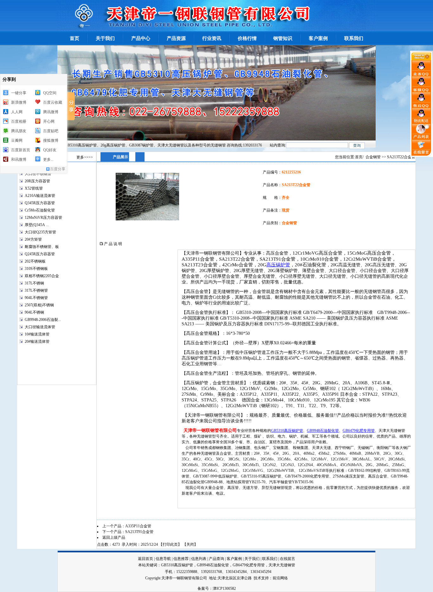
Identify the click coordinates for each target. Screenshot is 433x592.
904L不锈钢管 (36, 298)
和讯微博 (18, 159)
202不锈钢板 (35, 261)
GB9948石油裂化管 (323, 430)
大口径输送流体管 (40, 327)
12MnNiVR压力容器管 (43, 217)
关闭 (190, 544)
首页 (359, 157)
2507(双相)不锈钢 (39, 305)
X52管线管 (34, 188)
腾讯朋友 (18, 131)
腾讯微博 (50, 112)
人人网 (17, 112)
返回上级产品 (113, 537)
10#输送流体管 (37, 334)
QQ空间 (49, 93)
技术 (257, 578)
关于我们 (252, 558)
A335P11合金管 (138, 526)
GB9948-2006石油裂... (43, 319)
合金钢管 (373, 157)
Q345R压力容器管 (40, 203)
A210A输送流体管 (40, 195)
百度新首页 (20, 150)
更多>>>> (84, 157)
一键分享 (18, 93)
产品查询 (216, 558)
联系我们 (269, 558)
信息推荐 (181, 558)
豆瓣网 (17, 140)
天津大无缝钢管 (281, 565)
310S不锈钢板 (36, 268)
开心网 (49, 121)
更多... (48, 159)
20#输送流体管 (37, 341)
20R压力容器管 (37, 181)
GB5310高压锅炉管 (287, 430)
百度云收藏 (52, 102)
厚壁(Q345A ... (37, 225)
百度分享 (57, 169)
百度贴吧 (50, 131)
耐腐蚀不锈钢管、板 (42, 246)
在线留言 (287, 558)
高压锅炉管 (278, 264)
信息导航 (163, 558)
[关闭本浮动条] (421, 59)
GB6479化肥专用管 (359, 430)
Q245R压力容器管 (40, 254)
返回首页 (145, 558)
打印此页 (170, 544)
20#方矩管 (33, 239)
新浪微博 (18, 102)
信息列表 (198, 558)
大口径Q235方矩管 (40, 232)
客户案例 (234, 558)
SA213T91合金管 (139, 532)
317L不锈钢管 (36, 290)
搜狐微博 (50, 140)
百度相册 (18, 121)
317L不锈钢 (34, 283)
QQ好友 (49, 150)
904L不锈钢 (34, 312)
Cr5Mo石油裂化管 (40, 210)
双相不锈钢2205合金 (42, 276)
